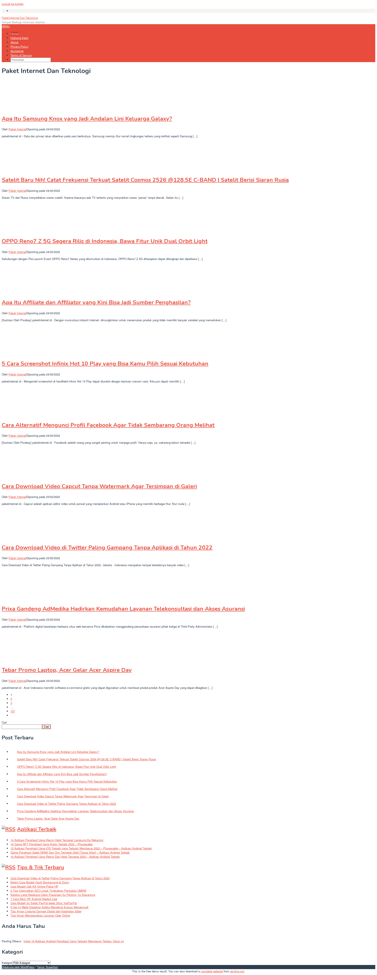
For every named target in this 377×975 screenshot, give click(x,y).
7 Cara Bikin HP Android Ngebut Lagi (33, 899)
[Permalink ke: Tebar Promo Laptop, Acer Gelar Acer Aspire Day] (23, 659)
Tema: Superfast (47, 967)
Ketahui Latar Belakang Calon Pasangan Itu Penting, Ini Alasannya (52, 895)
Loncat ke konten (13, 4)
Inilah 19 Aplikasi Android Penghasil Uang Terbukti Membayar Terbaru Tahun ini (74, 941)
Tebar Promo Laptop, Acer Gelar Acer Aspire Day (67, 670)
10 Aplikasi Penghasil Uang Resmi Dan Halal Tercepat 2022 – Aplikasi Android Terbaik (65, 856)
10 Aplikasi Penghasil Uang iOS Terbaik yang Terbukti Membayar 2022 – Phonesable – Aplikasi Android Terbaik (81, 848)
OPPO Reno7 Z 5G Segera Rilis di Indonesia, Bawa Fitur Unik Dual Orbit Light (104, 241)
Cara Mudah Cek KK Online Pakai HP (34, 886)
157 (12, 711)
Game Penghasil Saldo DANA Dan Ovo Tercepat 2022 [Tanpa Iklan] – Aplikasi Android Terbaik (70, 852)
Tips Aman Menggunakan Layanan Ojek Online (40, 915)
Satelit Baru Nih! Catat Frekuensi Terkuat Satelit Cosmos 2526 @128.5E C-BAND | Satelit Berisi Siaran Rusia (145, 180)
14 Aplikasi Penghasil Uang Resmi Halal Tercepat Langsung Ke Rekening (56, 840)
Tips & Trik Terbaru (40, 867)
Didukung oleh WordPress (18, 967)
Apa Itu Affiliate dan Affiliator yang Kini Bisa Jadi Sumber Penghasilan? (96, 302)
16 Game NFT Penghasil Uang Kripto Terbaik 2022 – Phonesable (51, 844)
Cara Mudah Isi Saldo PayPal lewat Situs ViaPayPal (43, 903)
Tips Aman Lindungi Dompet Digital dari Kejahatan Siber (45, 911)
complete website (212, 971)
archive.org (237, 971)
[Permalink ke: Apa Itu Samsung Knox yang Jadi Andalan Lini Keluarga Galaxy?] (23, 108)
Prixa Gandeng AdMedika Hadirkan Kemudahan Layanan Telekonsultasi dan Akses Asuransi (123, 609)
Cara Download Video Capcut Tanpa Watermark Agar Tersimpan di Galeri (99, 486)
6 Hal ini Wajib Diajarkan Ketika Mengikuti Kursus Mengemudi (49, 907)
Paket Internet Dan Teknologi (20, 18)
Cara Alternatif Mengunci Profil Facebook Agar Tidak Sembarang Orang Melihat (108, 425)
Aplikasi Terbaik (36, 829)
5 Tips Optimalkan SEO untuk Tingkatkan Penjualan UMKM (48, 890)
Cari (4, 722)
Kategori (7, 963)
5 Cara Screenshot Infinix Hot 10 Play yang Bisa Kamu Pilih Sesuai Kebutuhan (105, 363)
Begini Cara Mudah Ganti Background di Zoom (39, 882)
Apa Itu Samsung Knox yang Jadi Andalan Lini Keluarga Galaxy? (87, 118)
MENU (6, 27)
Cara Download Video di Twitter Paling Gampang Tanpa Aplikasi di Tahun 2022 (107, 547)
